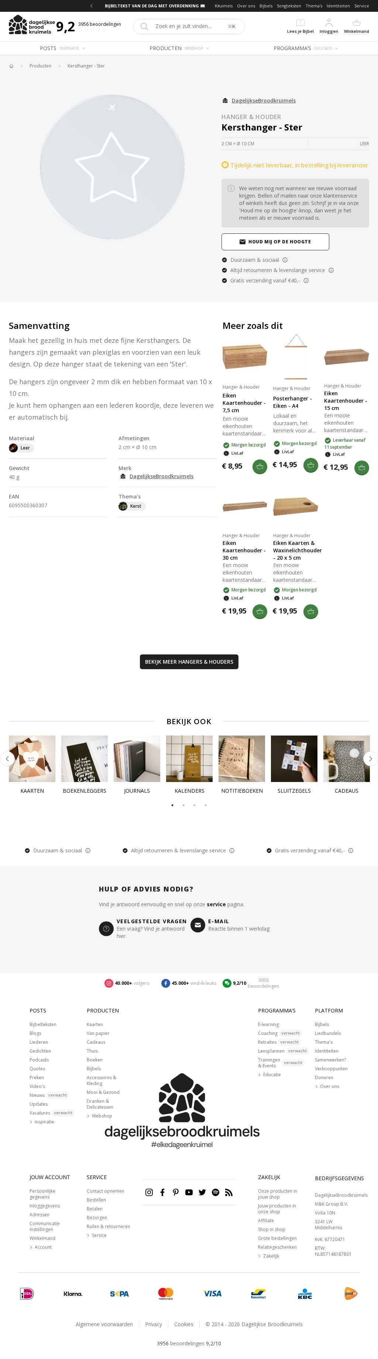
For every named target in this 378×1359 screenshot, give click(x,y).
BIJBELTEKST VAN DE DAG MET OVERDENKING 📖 (155, 5)
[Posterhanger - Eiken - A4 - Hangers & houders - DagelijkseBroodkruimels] (295, 356)
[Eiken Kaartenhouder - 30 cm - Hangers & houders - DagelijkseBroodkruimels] (245, 506)
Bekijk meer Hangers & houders (189, 661)
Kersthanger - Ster (86, 66)
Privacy (153, 1324)
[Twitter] (202, 1192)
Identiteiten (338, 5)
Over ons (246, 5)
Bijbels (266, 5)
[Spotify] (215, 1192)
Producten (40, 66)
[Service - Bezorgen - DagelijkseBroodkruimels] (351, 1294)
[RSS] (229, 1192)
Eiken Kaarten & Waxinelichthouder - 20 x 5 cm (295, 550)
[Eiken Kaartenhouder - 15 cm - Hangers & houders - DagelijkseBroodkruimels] (346, 356)
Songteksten (289, 5)
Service (361, 5)
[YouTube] (189, 1192)
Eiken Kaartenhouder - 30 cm (244, 550)
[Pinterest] (175, 1192)
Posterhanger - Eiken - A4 (292, 402)
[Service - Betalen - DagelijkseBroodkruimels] (27, 1294)
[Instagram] (149, 1192)
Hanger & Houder (251, 117)
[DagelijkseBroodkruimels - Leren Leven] (11, 66)
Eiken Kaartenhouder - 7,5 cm (244, 403)
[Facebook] (162, 1192)
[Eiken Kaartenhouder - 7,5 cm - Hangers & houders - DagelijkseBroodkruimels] (245, 356)
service (216, 904)
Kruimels (224, 5)
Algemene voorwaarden (104, 1324)
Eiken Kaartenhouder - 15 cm (345, 400)
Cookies (183, 1324)
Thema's (314, 5)
